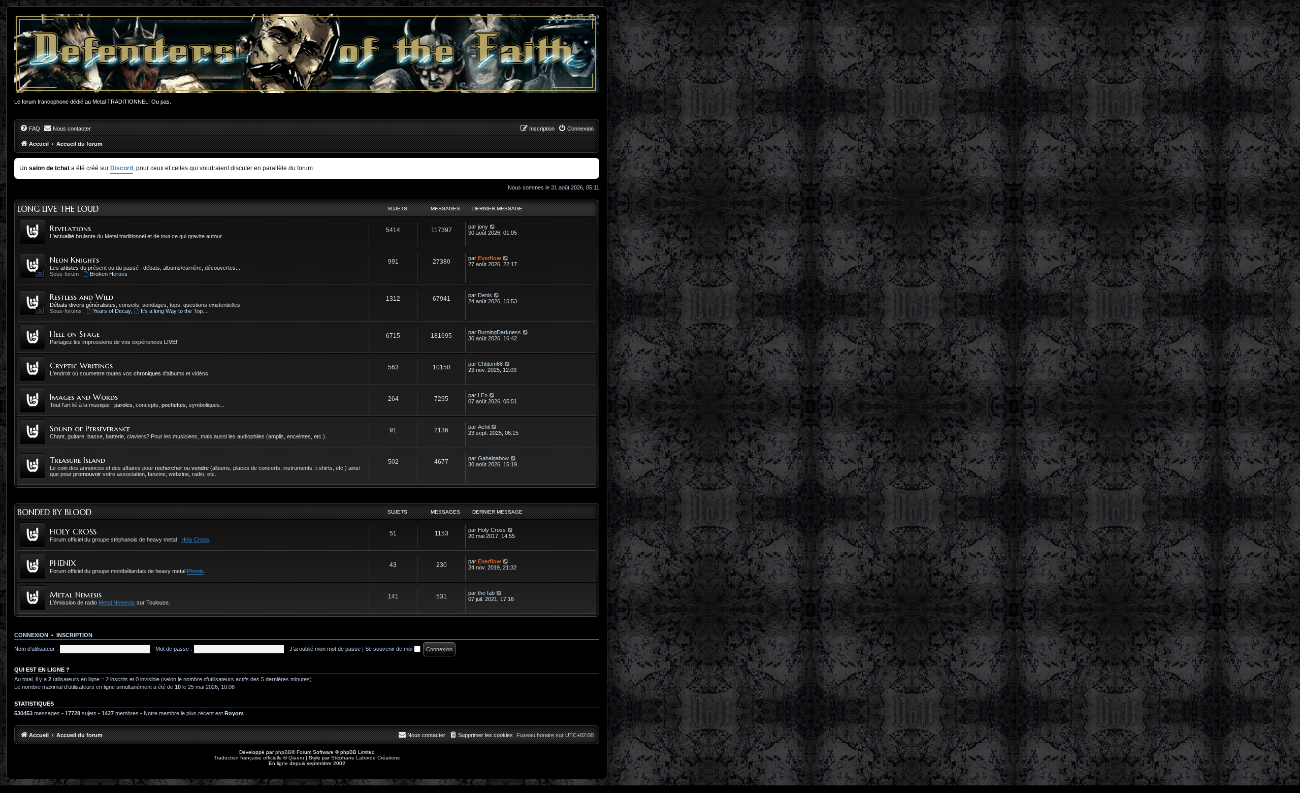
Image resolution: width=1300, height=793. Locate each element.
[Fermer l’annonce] (592, 164)
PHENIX (63, 563)
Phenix (195, 571)
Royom (234, 713)
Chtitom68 (490, 364)
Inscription (74, 635)
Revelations (70, 228)
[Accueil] (306, 53)
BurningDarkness (499, 332)
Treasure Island (77, 460)
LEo (483, 395)
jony (483, 227)
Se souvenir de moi (389, 649)
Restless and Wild (81, 297)
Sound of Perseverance (90, 428)
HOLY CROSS (73, 531)
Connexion (31, 635)
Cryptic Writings (81, 365)
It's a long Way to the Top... (174, 311)
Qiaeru (296, 757)
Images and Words (84, 397)
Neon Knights (74, 260)
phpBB (283, 752)
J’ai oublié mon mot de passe (325, 649)
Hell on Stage (75, 334)
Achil (484, 427)
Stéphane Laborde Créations (365, 757)
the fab (486, 593)
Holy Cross (195, 539)
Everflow (489, 258)
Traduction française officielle (248, 757)
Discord (121, 168)
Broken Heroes (108, 274)
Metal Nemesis (76, 594)
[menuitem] (30, 128)
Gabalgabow (493, 458)
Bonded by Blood (54, 512)
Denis (485, 295)
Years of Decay (112, 311)
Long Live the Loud (58, 209)
